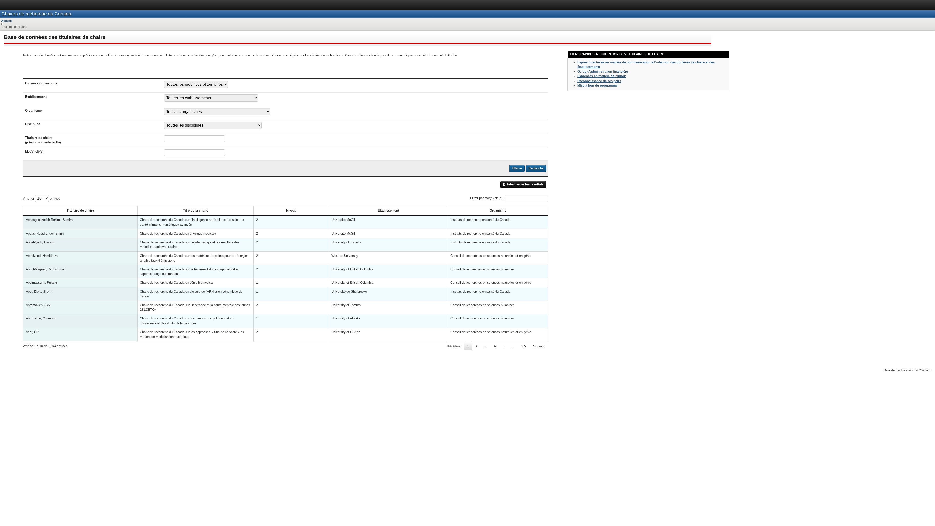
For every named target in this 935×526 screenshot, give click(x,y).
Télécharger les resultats (524, 184)
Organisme (498, 210)
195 (523, 346)
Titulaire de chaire (80, 210)
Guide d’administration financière (602, 71)
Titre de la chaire (195, 210)
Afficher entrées (41, 198)
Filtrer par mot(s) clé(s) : (487, 198)
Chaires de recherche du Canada (36, 13)
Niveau (291, 210)
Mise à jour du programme (597, 85)
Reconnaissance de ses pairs (599, 81)
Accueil (6, 20)
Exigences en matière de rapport (601, 76)
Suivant (539, 346)
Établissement (388, 210)
